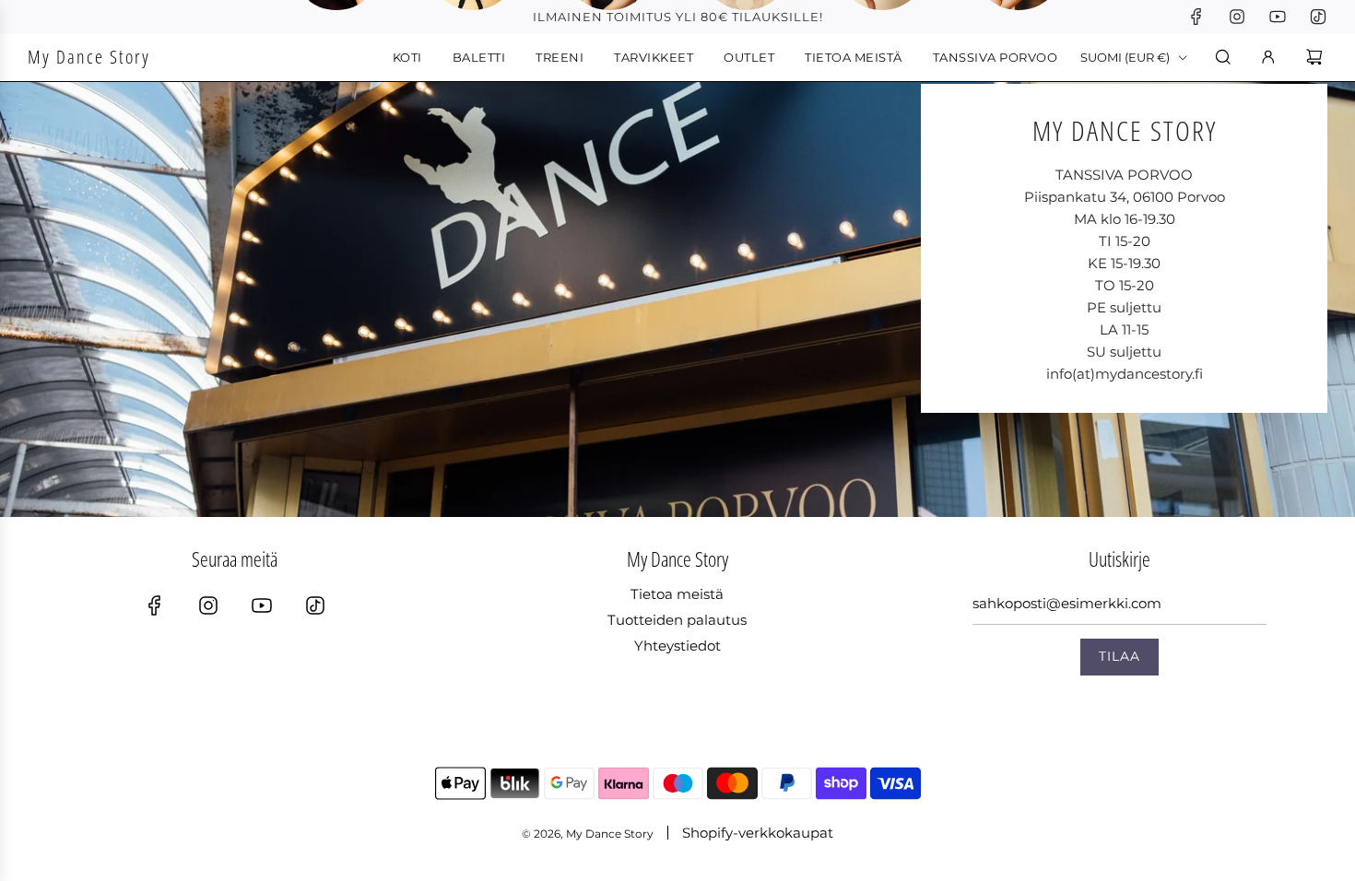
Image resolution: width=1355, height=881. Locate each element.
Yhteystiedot (677, 645)
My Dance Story (89, 56)
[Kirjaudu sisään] (1268, 57)
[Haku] (1223, 57)
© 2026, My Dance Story (588, 833)
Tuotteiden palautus (677, 619)
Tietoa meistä (677, 594)
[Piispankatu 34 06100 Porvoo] (677, 286)
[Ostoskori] (1316, 57)
